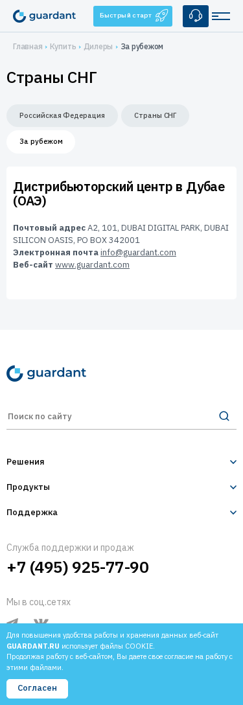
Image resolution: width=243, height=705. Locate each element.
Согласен (37, 687)
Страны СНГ (155, 115)
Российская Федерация (62, 115)
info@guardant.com (138, 252)
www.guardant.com (92, 264)
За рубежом (40, 141)
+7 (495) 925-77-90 (77, 567)
